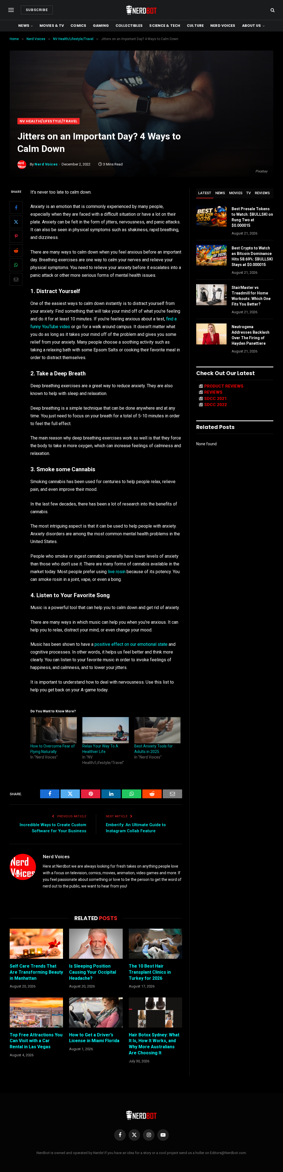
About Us (251, 25)
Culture (195, 25)
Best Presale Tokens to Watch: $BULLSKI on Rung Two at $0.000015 (252, 217)
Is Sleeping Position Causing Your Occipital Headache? (92, 972)
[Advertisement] (141, 76)
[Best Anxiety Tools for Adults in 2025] (157, 730)
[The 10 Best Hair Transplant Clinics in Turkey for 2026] (155, 944)
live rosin (116, 571)
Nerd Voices (222, 25)
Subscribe (37, 10)
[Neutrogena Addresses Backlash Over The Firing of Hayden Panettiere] (211, 333)
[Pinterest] (16, 236)
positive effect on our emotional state (131, 644)
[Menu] (11, 10)
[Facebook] (16, 207)
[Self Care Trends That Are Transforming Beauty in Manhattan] (36, 944)
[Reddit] (16, 250)
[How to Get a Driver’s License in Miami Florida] (95, 1012)
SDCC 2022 (215, 404)
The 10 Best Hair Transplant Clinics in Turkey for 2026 (150, 972)
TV (248, 193)
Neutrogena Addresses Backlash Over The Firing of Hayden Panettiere (250, 335)
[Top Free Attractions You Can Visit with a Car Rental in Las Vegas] (36, 1012)
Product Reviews (223, 386)
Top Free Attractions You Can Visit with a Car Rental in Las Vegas (36, 1041)
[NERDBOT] (141, 10)
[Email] (16, 279)
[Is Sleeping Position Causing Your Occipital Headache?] (95, 944)
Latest (204, 193)
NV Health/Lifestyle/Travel (48, 121)
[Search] (272, 10)
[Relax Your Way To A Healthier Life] (105, 730)
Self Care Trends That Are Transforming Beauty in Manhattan (36, 972)
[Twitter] (16, 221)
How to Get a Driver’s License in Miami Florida (94, 1038)
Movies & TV (52, 25)
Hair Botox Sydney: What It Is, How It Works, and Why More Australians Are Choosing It (154, 1043)
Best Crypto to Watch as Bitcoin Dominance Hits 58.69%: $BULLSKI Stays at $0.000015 (252, 256)
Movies (236, 193)
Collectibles (129, 25)
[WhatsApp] (16, 265)
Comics (78, 25)
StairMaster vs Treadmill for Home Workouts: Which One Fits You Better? (251, 295)
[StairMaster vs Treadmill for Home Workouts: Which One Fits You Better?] (211, 294)
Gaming (101, 25)
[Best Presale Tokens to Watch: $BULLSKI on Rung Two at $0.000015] (211, 216)
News (23, 25)
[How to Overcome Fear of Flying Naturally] (53, 730)
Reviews (262, 193)
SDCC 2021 (215, 398)
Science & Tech (164, 25)
